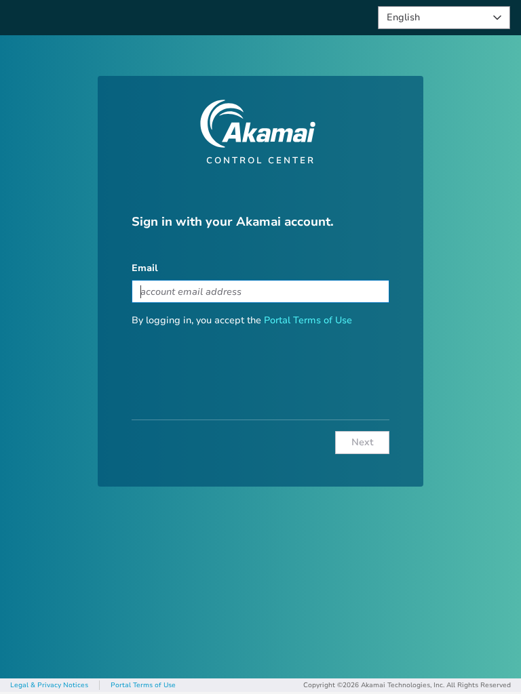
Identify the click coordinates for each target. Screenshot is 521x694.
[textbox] (260, 291)
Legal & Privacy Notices (49, 685)
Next (362, 442)
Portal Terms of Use (308, 320)
